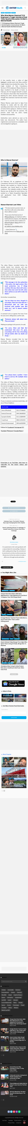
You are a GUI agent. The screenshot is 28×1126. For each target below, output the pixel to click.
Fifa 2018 (4, 995)
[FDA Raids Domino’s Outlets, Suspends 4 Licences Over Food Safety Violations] (14, 773)
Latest (9, 1000)
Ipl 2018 (4, 1000)
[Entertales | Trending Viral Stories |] (14, 8)
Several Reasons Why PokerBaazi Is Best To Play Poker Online (17, 1068)
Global (10, 995)
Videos (13, 12)
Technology (16, 1005)
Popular (20, 1002)
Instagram (18, 427)
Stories (9, 1005)
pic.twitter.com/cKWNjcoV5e (14, 226)
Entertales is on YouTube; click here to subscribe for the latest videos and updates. (14, 464)
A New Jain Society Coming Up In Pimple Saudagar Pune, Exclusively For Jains (18, 1076)
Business (18, 990)
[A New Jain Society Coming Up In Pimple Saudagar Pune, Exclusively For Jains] (5, 1076)
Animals (4, 990)
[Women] (8, 700)
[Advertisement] (14, 3)
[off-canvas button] (2, 8)
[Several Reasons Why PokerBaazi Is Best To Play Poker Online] (5, 1068)
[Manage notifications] (24, 1122)
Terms (24, 1120)
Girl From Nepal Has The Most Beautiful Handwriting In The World (17, 1093)
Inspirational (5, 638)
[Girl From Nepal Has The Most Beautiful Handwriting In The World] (5, 1093)
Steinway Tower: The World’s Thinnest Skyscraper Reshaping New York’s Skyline (14, 521)
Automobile (10, 990)
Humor (3, 997)
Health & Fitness (18, 995)
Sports (3, 1005)
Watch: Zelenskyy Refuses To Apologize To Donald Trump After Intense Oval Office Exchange (14, 529)
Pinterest (10, 431)
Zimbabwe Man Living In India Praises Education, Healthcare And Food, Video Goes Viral (12, 667)
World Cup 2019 (6, 1010)
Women (16, 1007)
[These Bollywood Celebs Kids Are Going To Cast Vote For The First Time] (5, 1085)
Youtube (3, 431)
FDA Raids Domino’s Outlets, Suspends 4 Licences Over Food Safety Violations (13, 775)
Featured (19, 992)
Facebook (11, 427)
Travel (3, 614)
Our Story (4, 1120)
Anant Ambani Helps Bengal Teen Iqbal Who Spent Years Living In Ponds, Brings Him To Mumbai (14, 643)
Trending (8, 12)
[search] (25, 8)
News (3, 12)
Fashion (13, 992)
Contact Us (18, 1122)
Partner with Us (17, 1120)
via (2, 178)
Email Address (5, 709)
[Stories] (20, 700)
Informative (5, 590)
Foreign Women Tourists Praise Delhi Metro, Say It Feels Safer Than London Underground (14, 619)
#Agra (17, 222)
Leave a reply (6, 567)
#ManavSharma (9, 217)
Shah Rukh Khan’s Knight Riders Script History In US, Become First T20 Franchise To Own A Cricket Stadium (13, 785)
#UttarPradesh (9, 222)
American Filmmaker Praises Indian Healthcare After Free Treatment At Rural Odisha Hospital (12, 764)
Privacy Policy (11, 1122)
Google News (18, 431)
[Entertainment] (8, 696)
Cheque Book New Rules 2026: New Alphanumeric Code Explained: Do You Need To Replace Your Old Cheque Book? (14, 595)
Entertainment (5, 992)
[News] (20, 696)
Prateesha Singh (6, 30)
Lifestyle (15, 1000)
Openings (10, 1120)
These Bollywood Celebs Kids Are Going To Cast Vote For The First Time (18, 1085)
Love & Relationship (6, 1002)
